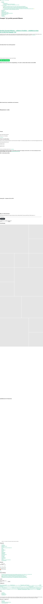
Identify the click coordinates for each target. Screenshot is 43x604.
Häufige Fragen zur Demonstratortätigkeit (7, 13)
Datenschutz (3, 601)
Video (28, 589)
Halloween (25, 586)
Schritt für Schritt (25, 587)
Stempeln (8, 589)
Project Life (3, 555)
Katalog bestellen (4, 11)
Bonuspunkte (3, 10)
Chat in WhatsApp (5, 60)
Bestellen (30, 585)
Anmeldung (1, 137)
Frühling (9, 586)
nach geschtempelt (4, 554)
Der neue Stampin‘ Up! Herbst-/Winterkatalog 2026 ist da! (11, 9)
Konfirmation (3, 552)
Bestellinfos (12, 149)
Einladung (5, 586)
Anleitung (12, 585)
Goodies (3, 549)
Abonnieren (2, 218)
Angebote (3, 544)
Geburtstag (13, 586)
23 (5, 568)
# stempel (8, 585)
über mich (3, 15)
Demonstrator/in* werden (5, 12)
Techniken (3, 556)
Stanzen (6, 589)
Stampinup (1, 589)
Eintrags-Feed (3, 593)
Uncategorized (4, 557)
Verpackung (24, 589)
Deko (2, 548)
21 (3, 568)
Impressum (3, 600)
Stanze (4, 589)
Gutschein (23, 586)
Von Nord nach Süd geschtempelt (6, 559)
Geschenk (16, 586)
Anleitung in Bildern (17, 585)
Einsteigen (7, 586)
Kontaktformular (4, 14)
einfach (1, 586)
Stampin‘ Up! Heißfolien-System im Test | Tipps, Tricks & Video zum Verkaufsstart (14, 6)
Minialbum (3, 553)
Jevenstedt (31, 586)
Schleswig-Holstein (16, 587)
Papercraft (40, 586)
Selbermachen (32, 587)
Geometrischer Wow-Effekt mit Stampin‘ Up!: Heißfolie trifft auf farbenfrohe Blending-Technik (14, 577)
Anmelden (3, 592)
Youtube (39, 589)
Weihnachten (31, 589)
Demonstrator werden (36, 585)
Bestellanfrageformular (14, 151)
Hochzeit (3, 550)
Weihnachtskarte (34, 589)
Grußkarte (20, 586)
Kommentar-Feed (4, 594)
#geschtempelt (3, 585)
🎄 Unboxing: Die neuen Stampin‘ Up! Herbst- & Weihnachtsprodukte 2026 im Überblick (14, 576)
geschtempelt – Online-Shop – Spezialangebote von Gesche (11, 4)
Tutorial (19, 589)
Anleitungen (3, 16)
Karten (2, 551)
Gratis (18, 586)
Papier (1, 587)
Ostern (38, 586)
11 (1, 567)
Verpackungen (4, 558)
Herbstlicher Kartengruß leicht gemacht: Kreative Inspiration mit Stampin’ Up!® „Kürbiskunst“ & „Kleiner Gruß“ (17, 574)
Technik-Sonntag (15, 589)
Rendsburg (4, 587)
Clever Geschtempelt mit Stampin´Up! (7, 547)
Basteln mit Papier (25, 585)
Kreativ (34, 586)
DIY (40, 585)
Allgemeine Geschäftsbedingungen (6, 602)
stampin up (38, 587)
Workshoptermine (4, 560)
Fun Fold (11, 586)
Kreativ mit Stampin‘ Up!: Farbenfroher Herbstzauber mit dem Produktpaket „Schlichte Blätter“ (14, 575)
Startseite (3, 1)
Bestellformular (5, 3)
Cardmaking (32, 585)
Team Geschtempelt (12, 589)
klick (19, 151)
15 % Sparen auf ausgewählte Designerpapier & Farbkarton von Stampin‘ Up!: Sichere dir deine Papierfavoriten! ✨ (18, 8)
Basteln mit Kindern (4, 546)
